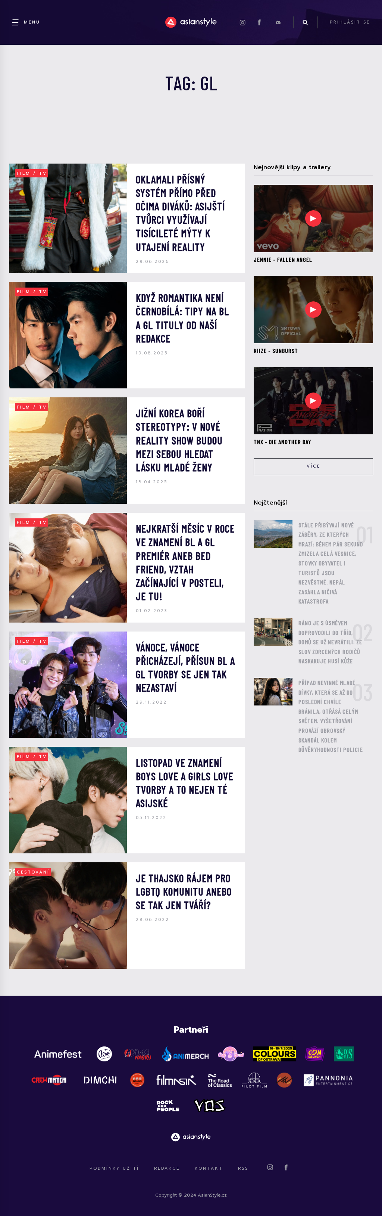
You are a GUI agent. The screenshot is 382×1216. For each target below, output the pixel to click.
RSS (243, 1168)
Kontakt (209, 1168)
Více (313, 466)
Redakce (167, 1168)
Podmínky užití (114, 1168)
